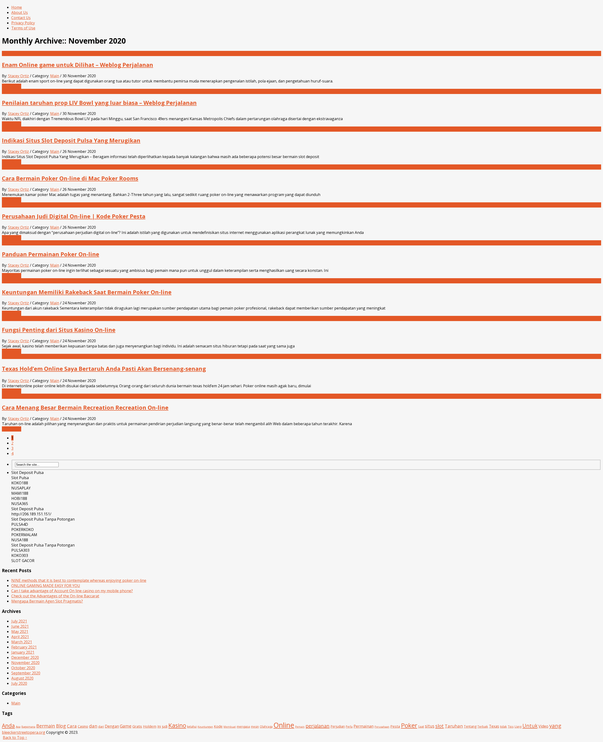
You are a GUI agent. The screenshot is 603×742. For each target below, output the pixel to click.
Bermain (45, 726)
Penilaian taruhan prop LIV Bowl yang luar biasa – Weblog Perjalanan (99, 102)
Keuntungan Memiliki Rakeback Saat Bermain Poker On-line (86, 292)
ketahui (192, 727)
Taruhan (454, 726)
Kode (218, 726)
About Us (19, 12)
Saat (421, 727)
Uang (518, 727)
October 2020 (23, 667)
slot (439, 725)
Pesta (395, 726)
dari (101, 726)
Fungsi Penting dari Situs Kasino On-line (58, 330)
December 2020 (25, 657)
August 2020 (22, 678)
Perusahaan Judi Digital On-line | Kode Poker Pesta (73, 216)
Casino (83, 726)
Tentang (470, 726)
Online (283, 725)
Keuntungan (205, 726)
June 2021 (20, 626)
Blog (61, 726)
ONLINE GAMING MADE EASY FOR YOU (45, 585)
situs (429, 726)
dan (93, 726)
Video (543, 726)
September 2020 (25, 673)
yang (555, 725)
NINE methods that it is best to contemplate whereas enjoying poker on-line (78, 580)
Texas (494, 726)
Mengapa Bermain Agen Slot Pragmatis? (47, 601)
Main (54, 75)
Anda (8, 725)
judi (164, 726)
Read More (11, 86)
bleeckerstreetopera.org (23, 732)
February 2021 (24, 647)
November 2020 (25, 662)
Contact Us (21, 17)
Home (16, 7)
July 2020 (19, 683)
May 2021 (19, 631)
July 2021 (19, 621)
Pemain (300, 726)
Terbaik (482, 726)
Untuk (530, 725)
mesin (255, 727)
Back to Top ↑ (15, 737)
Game (125, 726)
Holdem (149, 726)
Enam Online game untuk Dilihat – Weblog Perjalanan (77, 65)
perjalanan (318, 726)
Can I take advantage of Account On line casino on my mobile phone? (72, 590)
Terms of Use (23, 28)
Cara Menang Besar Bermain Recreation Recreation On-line (85, 407)
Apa (18, 726)
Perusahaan (382, 726)
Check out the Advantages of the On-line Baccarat (55, 596)
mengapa (243, 726)
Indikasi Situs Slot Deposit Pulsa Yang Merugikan (71, 140)
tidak (503, 726)
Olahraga (266, 726)
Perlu (349, 727)
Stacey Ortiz (18, 75)
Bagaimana (28, 726)
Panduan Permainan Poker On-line (50, 254)
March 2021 (21, 641)
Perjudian (337, 726)
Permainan (364, 726)
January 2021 (22, 652)
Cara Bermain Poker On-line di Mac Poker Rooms (70, 178)
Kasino (177, 725)
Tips (510, 727)
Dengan (112, 726)
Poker (409, 725)
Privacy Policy (23, 22)
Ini (159, 726)
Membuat (230, 726)
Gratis (137, 726)
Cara (72, 726)
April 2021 (20, 636)
